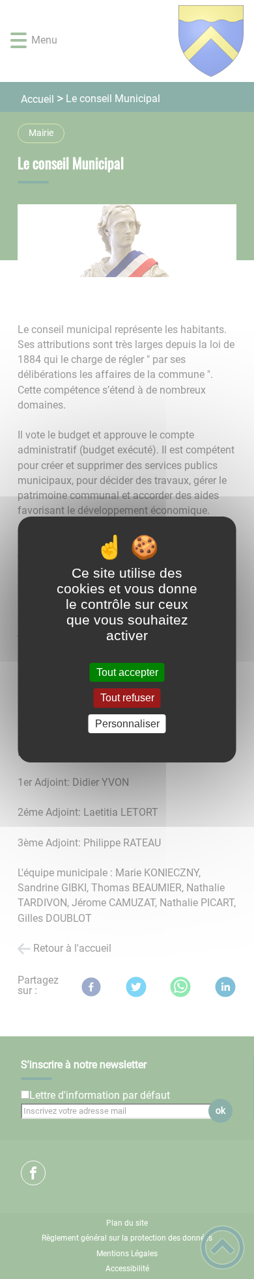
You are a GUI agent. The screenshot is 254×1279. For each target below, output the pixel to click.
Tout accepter (127, 672)
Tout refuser (127, 698)
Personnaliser (127, 723)
